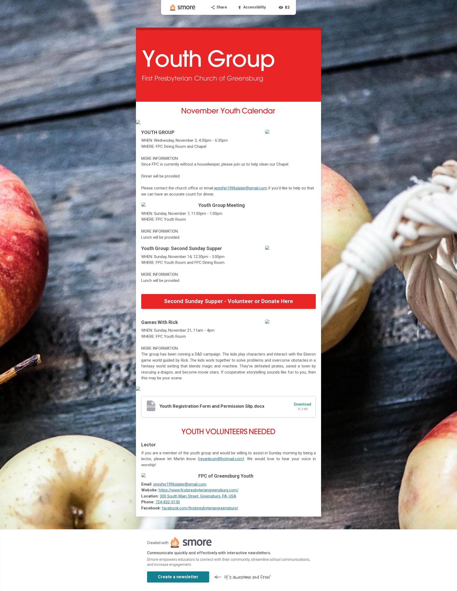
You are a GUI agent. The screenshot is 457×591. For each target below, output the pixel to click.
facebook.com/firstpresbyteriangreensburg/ (200, 508)
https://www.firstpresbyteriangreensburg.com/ (199, 490)
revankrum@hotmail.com (221, 458)
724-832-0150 (168, 502)
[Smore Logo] (182, 7)
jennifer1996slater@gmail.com (240, 188)
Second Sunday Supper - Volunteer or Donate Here (228, 301)
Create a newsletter (178, 576)
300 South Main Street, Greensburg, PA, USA (198, 496)
